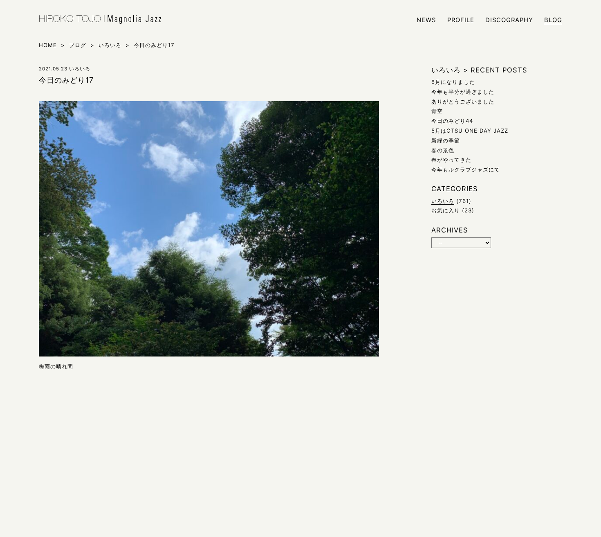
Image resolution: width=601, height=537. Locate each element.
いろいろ (442, 201)
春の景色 (442, 150)
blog (553, 20)
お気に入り (445, 210)
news (426, 20)
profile (460, 20)
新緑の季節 (445, 140)
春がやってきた (451, 159)
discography (509, 20)
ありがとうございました (462, 101)
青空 (437, 111)
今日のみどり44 (452, 120)
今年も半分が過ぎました (462, 91)
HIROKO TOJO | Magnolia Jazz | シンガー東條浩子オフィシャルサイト (100, 19)
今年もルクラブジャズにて (465, 169)
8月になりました (453, 82)
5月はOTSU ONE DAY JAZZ (469, 130)
